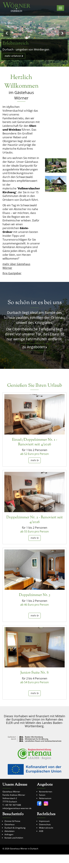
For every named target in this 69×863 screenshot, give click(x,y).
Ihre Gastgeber (12, 273)
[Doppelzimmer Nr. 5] (34, 569)
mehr (34, 460)
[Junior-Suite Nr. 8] (34, 647)
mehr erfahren (13, 55)
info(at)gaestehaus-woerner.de (17, 808)
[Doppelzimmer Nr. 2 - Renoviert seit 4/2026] (34, 492)
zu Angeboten (33, 347)
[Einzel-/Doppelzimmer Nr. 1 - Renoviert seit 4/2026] (34, 414)
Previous (6, 33)
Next (62, 33)
